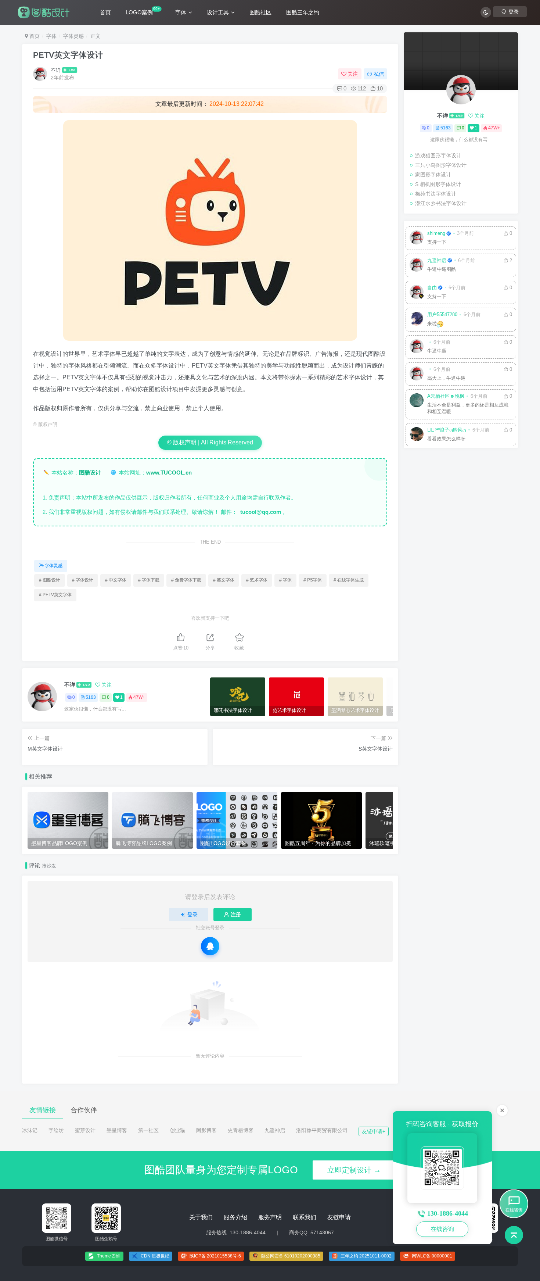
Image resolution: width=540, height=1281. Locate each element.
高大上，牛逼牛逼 (446, 378)
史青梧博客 (240, 1130)
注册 (236, 914)
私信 (379, 74)
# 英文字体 (223, 580)
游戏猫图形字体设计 (438, 155)
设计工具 (218, 12)
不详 (56, 70)
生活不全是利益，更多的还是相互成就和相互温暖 (467, 408)
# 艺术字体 (256, 580)
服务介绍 (235, 1217)
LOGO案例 (143, 11)
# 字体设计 (82, 580)
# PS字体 (312, 580)
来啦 (432, 323)
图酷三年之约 (302, 12)
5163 (91, 697)
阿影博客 (206, 1130)
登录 (192, 914)
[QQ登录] (210, 946)
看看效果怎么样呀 (446, 438)
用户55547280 (442, 314)
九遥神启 (436, 260)
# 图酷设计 (49, 580)
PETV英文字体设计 (68, 55)
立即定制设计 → (354, 1170)
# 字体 (285, 580)
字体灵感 (73, 36)
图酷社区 (260, 12)
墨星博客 (117, 1130)
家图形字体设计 (433, 175)
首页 (105, 12)
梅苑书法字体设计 (435, 194)
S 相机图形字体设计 (438, 184)
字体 (180, 12)
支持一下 (436, 242)
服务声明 (270, 1217)
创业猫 (177, 1130)
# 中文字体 (115, 580)
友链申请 (339, 1217)
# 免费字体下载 (186, 580)
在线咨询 (442, 1229)
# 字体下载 (148, 580)
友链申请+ (373, 1131)
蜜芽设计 (85, 1130)
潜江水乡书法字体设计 (441, 203)
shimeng (436, 233)
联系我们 (304, 1217)
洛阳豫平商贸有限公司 (322, 1130)
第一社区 (148, 1130)
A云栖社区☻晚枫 (445, 396)
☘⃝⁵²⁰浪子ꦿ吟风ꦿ (446, 430)
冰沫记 (29, 1130)
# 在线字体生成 (349, 580)
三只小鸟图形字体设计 (441, 165)
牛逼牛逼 (436, 351)
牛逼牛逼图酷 (441, 269)
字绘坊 (56, 1130)
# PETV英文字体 (55, 594)
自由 (432, 287)
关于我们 (201, 1217)
